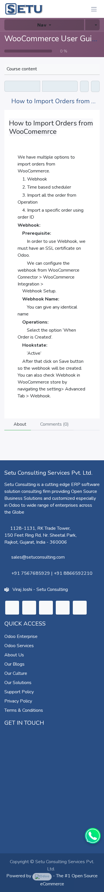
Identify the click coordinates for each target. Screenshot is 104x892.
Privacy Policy (18, 701)
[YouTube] (63, 608)
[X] (29, 608)
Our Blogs (14, 664)
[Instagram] (46, 608)
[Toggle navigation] (94, 9)
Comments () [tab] (54, 424)
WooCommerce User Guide (52, 38)
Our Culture (15, 673)
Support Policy (19, 692)
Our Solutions (17, 682)
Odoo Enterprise (21, 636)
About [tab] (19, 424)
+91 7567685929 (30, 573)
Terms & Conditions (23, 710)
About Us (14, 655)
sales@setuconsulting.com (38, 557)
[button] (92, 24)
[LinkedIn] (12, 608)
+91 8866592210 (73, 573)
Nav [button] (42, 25)
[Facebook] (80, 608)
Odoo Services (19, 646)
